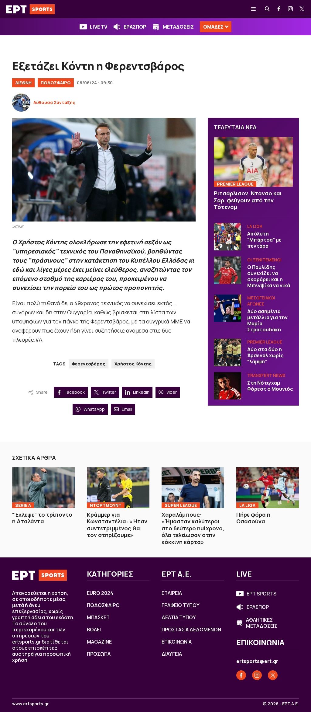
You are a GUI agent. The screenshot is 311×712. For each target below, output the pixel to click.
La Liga (254, 226)
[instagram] (290, 9)
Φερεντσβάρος (88, 364)
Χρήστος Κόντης (133, 364)
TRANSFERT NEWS (266, 375)
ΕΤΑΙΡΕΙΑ (172, 593)
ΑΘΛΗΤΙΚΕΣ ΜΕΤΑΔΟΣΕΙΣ (261, 623)
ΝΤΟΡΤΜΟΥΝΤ (105, 505)
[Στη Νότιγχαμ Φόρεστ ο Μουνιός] (227, 386)
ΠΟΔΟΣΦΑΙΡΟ (56, 83)
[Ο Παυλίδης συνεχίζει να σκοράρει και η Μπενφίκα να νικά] (227, 270)
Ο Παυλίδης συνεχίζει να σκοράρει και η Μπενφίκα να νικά (268, 276)
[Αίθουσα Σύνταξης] (21, 102)
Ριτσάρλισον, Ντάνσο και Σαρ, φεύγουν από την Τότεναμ (248, 200)
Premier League (235, 184)
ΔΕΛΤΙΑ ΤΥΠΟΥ (179, 617)
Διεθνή (23, 83)
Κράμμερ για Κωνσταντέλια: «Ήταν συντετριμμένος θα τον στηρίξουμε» (117, 525)
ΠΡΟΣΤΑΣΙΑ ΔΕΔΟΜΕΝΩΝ (191, 629)
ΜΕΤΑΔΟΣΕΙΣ (178, 26)
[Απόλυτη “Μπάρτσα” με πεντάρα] (227, 236)
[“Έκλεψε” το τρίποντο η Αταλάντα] (43, 487)
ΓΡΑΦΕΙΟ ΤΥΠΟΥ (181, 605)
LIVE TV (98, 26)
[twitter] (302, 9)
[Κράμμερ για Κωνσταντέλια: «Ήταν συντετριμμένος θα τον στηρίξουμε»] (118, 487)
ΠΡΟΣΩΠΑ (99, 654)
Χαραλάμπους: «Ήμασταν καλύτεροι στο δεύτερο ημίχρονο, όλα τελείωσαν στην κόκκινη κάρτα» (193, 528)
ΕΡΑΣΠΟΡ (135, 26)
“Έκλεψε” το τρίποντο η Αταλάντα (42, 518)
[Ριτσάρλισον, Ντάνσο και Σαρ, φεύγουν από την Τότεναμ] (253, 162)
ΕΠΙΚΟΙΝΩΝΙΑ (177, 641)
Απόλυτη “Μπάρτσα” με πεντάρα (264, 239)
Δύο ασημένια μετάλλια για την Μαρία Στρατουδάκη (267, 320)
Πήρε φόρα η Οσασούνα (253, 518)
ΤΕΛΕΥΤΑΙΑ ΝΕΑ (235, 127)
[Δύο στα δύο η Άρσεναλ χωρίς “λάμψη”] (227, 352)
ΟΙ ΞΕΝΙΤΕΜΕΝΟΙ (264, 260)
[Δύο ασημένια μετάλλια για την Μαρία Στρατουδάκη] (227, 308)
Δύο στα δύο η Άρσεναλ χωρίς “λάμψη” (265, 355)
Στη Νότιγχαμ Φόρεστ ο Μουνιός (270, 385)
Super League (181, 505)
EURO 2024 (100, 593)
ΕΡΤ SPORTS (261, 593)
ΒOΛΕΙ (94, 629)
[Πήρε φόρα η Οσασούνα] (267, 487)
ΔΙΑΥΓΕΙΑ (172, 654)
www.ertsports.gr (30, 704)
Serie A (23, 505)
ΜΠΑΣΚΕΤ (98, 617)
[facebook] (279, 9)
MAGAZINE (99, 641)
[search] (267, 9)
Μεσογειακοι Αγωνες (261, 301)
